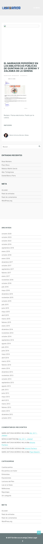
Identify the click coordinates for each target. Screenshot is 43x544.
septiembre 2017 (8, 269)
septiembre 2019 (8, 248)
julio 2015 (5, 304)
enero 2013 (6, 411)
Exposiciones (6, 478)
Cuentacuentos (7, 467)
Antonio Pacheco (31, 448)
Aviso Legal (32, 538)
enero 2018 (6, 258)
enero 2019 (6, 251)
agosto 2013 (6, 386)
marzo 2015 (6, 319)
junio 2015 (5, 308)
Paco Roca (5, 165)
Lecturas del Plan (8, 481)
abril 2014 (5, 358)
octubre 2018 (6, 255)
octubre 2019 (6, 244)
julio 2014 (5, 347)
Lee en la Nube (7, 485)
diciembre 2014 (7, 329)
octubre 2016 (6, 283)
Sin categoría (6, 495)
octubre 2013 (6, 379)
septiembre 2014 (8, 340)
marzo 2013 (6, 404)
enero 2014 (6, 368)
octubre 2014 (6, 336)
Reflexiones (6, 488)
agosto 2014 (6, 343)
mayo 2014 (6, 354)
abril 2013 (5, 400)
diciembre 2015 (7, 294)
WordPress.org (7, 201)
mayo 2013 (6, 397)
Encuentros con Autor (9, 471)
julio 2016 (5, 287)
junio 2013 (5, 393)
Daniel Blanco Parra (9, 176)
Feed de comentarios (9, 197)
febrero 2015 (6, 322)
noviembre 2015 (7, 297)
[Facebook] (22, 541)
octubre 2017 (6, 265)
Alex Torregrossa (8, 172)
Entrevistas (6, 474)
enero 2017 (6, 276)
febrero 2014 (6, 365)
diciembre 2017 (7, 262)
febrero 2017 (6, 273)
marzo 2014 (6, 361)
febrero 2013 (6, 407)
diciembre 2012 (7, 414)
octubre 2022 (6, 241)
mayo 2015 (6, 312)
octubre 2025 (6, 234)
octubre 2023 (6, 237)
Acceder (5, 190)
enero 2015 (6, 326)
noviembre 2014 (7, 333)
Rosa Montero (7, 161)
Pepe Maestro (35, 452)
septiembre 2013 (8, 382)
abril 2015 (5, 315)
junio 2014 (5, 351)
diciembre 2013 (7, 372)
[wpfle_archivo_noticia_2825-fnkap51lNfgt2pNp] (15, 92)
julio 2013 (5, 390)
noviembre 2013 (7, 375)
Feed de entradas (8, 193)
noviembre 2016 (7, 280)
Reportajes (5, 492)
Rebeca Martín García (9, 168)
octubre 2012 (6, 418)
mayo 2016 (6, 290)
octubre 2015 (6, 301)
